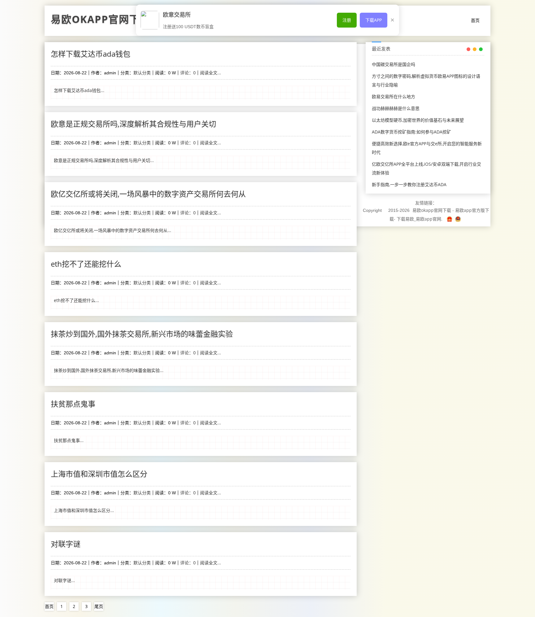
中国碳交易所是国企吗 (393, 64)
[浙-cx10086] (450, 219)
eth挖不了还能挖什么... (76, 300)
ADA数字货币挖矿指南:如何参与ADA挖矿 (411, 132)
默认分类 (142, 73)
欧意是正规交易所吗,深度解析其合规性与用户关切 (133, 124)
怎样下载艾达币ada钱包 (90, 54)
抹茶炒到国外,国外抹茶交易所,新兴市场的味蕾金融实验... (108, 370)
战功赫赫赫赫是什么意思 (396, 108)
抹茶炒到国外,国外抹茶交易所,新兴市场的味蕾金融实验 (142, 334)
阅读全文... (210, 73)
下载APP (373, 20)
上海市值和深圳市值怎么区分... (84, 510)
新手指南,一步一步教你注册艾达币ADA (409, 184)
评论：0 (188, 73)
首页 (475, 20)
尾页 (98, 606)
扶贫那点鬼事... (69, 440)
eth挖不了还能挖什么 (86, 264)
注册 (346, 20)
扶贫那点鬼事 (73, 404)
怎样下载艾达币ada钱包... (79, 90)
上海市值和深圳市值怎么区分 (99, 474)
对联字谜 (65, 544)
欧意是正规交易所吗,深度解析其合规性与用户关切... (104, 160)
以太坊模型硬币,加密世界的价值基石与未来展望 (418, 120)
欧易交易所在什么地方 (393, 96)
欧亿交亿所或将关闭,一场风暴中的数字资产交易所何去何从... (112, 230)
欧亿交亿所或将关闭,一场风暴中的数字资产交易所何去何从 (148, 194)
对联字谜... (64, 580)
